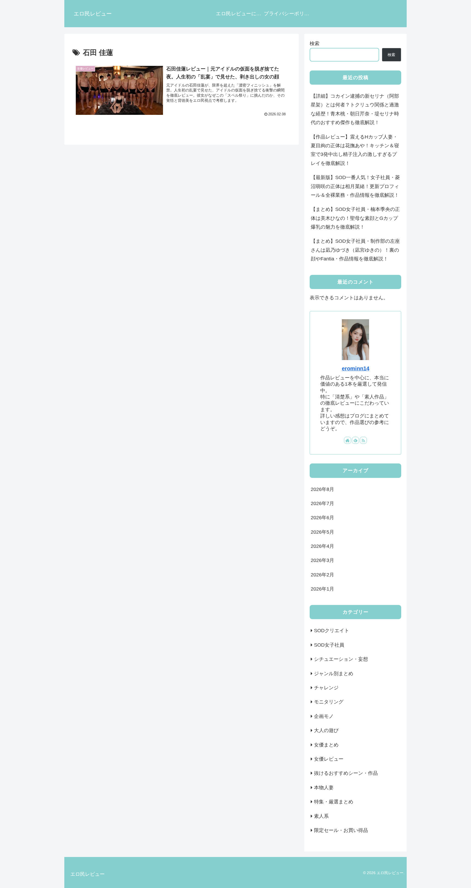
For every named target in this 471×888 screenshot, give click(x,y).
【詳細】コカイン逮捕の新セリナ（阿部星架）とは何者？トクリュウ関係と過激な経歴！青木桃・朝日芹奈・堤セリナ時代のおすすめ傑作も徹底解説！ (355, 109)
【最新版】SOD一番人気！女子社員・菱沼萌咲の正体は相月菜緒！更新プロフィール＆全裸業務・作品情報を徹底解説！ (355, 186)
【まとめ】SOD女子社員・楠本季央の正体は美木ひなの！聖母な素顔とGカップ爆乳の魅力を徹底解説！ (355, 218)
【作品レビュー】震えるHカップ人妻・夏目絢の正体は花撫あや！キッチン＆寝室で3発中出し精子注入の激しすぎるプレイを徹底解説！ (355, 150)
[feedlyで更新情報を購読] (355, 440)
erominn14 (355, 368)
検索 (314, 43)
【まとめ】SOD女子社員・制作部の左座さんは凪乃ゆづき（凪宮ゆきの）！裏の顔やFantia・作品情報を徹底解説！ (355, 250)
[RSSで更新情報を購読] (363, 440)
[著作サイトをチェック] (347, 440)
